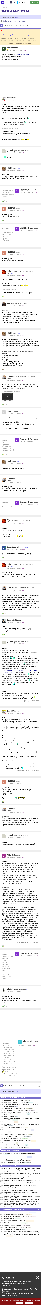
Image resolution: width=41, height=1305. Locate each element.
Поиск (32, 1289)
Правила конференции (21, 1289)
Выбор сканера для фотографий (13, 1138)
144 (16, 25)
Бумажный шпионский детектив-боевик (15, 1157)
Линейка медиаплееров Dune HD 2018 (14, 1136)
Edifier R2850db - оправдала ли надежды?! (16, 1102)
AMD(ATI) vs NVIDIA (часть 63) (15, 10)
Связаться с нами (7, 1289)
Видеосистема (4, 7)
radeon (24, 21)
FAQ (36, 1289)
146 (23, 25)
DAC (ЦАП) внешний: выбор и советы (14, 1145)
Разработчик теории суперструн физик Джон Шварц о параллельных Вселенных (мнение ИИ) (19, 1159)
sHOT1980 (11, 208)
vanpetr (10, 411)
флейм (5, 21)
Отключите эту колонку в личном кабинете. (13, 1239)
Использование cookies (9, 1293)
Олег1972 (11, 98)
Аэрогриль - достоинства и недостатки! (15, 1108)
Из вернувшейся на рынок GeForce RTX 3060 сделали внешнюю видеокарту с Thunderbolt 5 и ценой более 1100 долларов (22, 1174)
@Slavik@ (11, 150)
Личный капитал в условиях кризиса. (14, 1127)
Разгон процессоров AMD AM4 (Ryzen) (14, 1147)
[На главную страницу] (2, 2)
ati (8, 21)
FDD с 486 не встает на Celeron (12, 1223)
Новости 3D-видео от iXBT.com (10, 1166)
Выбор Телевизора (9, 1116)
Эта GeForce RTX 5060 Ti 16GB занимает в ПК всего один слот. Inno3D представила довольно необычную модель (21, 1189)
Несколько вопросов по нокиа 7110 (13, 1225)
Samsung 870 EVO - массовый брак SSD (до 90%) (17, 1140)
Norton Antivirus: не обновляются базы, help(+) (17, 1216)
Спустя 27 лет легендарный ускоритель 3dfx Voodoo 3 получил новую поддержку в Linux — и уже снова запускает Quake (21, 1200)
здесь (16, 17)
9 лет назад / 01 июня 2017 (17, 50)
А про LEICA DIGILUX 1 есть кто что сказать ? (16, 1227)
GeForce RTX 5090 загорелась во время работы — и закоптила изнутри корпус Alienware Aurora (21, 1177)
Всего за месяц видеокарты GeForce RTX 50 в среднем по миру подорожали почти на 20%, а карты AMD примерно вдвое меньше (22, 1170)
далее (26, 25)
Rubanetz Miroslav (14, 620)
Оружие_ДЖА (26, 190)
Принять (19, 1303)
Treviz (9, 168)
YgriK (9, 271)
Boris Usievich (13, 547)
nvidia (14, 21)
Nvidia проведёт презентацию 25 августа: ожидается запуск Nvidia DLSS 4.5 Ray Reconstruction (21, 1193)
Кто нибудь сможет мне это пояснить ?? (15, 1214)
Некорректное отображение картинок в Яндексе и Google (20, 1153)
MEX (8, 303)
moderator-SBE (13, 48)
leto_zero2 (27, 1041)
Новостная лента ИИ (9, 1143)
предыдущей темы (22, 54)
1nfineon (10, 376)
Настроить (29, 1303)
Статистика (5, 1291)
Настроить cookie (23, 1293)
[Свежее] (11, 2)
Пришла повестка (9, 1122)
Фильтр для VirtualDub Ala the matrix (14, 1162)
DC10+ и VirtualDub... (9, 1218)
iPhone (5, 1132)
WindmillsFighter (14, 989)
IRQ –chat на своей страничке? (12, 1229)
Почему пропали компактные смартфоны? (16, 1110)
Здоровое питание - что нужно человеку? (15, 1134)
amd (11, 21)
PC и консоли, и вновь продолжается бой (15, 1100)
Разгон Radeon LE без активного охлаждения (16, 1212)
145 (20, 25)
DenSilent (11, 855)
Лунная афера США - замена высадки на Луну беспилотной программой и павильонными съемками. (21, 1113)
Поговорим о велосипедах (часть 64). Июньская (17, 1130)
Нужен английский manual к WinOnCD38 (15, 1220)
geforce (19, 21)
